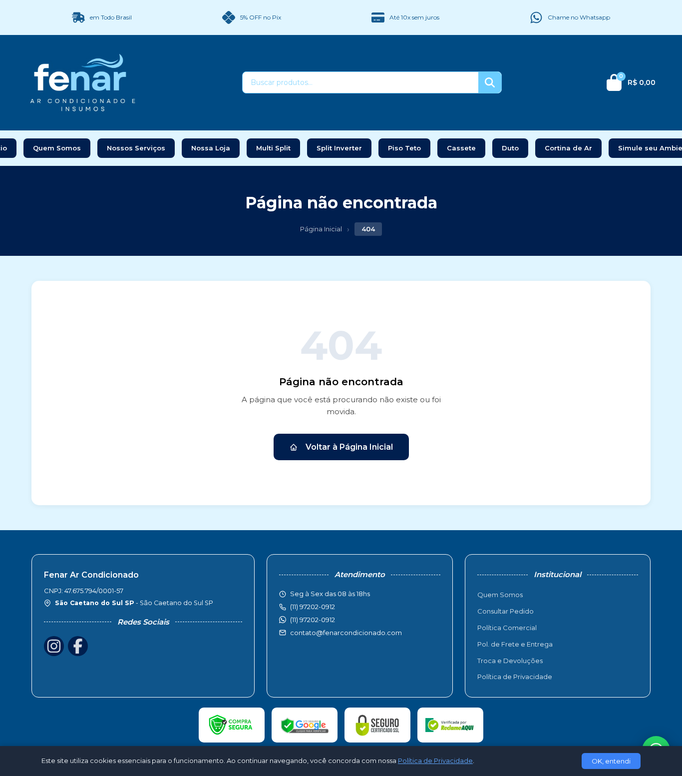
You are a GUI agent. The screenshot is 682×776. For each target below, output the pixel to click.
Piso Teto (404, 148)
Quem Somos (57, 148)
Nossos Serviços (136, 148)
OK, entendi (611, 761)
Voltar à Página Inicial (349, 447)
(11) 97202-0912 (312, 620)
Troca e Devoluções (510, 661)
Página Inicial (321, 229)
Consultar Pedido (505, 611)
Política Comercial (507, 628)
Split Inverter (339, 148)
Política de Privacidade (514, 677)
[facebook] (78, 646)
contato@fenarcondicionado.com (346, 633)
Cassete (461, 148)
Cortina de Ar (568, 148)
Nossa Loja (210, 148)
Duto (510, 148)
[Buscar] (489, 82)
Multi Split (273, 148)
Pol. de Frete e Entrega (515, 644)
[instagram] (54, 646)
